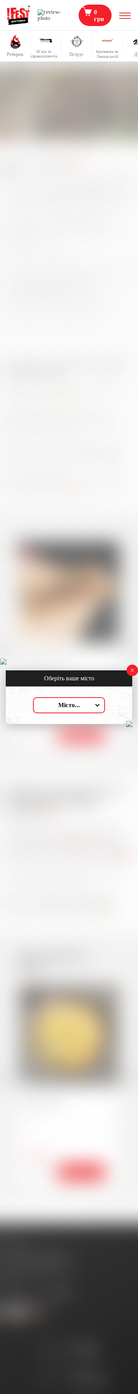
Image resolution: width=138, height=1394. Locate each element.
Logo (19, 15)
